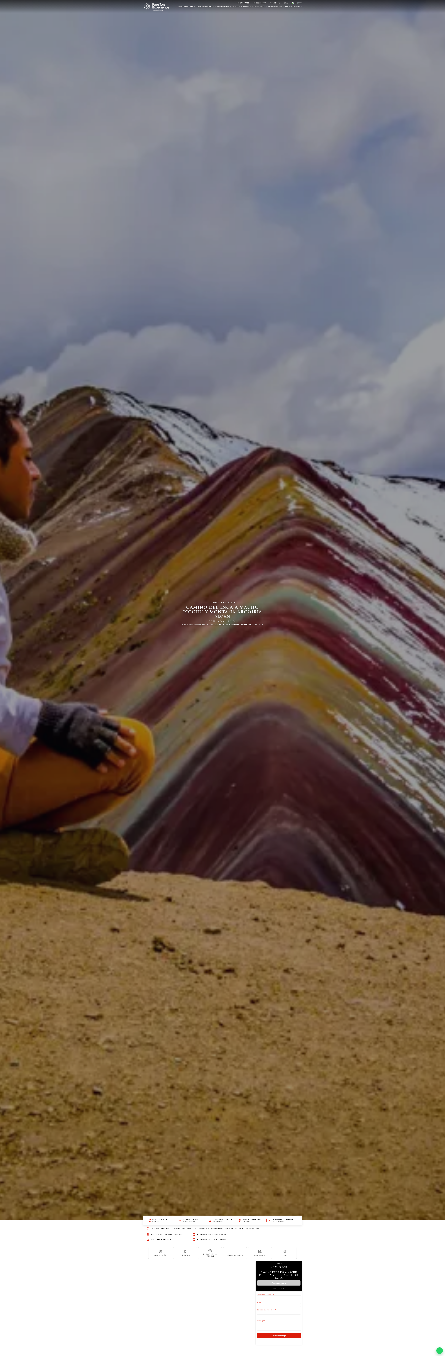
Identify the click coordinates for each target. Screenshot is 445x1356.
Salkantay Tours (223, 7)
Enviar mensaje (279, 1336)
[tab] (160, 1253)
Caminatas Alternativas (242, 7)
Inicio (184, 625)
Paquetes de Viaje (276, 7)
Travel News (275, 3)
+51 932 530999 (259, 3)
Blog (286, 3)
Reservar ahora (279, 1283)
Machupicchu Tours (186, 7)
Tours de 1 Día (260, 7)
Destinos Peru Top (293, 7)
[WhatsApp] (439, 1350)
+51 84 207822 (243, 3)
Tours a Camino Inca (205, 7)
